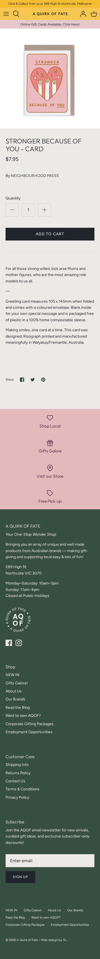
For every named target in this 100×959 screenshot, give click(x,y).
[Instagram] (19, 643)
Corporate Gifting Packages (30, 724)
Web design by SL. (54, 940)
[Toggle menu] (6, 14)
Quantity (13, 198)
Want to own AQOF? (23, 715)
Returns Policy (18, 773)
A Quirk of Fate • (29, 940)
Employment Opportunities (29, 732)
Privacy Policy (17, 797)
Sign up (20, 877)
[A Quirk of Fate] (50, 14)
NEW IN (12, 674)
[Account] (82, 14)
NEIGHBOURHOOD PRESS (35, 175)
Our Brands (15, 699)
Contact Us (15, 781)
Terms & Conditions (22, 789)
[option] (50, 78)
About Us (14, 691)
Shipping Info (17, 764)
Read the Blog (18, 707)
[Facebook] (9, 643)
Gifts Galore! (17, 683)
